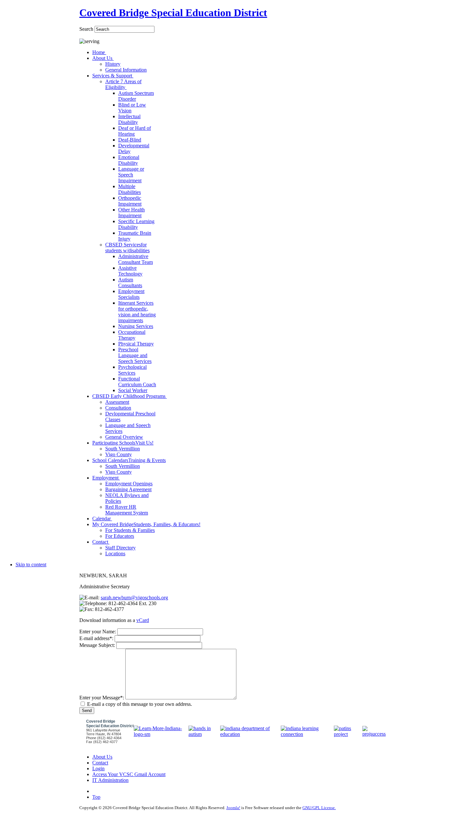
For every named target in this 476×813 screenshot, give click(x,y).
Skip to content (31, 564)
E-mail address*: (96, 638)
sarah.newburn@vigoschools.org (134, 597)
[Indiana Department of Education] (250, 734)
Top (96, 797)
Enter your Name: (97, 631)
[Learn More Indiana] (161, 734)
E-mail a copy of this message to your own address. (139, 704)
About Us (102, 757)
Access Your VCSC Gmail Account (128, 774)
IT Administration (110, 780)
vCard (142, 620)
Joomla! (233, 807)
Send (87, 710)
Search (87, 29)
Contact (100, 762)
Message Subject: (97, 645)
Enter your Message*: (101, 697)
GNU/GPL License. (319, 807)
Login (98, 768)
